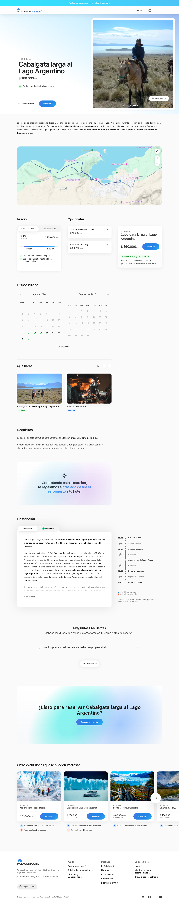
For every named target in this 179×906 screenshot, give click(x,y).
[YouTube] (161, 897)
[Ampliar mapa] (157, 151)
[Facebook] (155, 897)
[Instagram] (149, 897)
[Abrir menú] (159, 10)
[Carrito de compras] (150, 10)
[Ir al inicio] (24, 10)
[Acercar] (157, 158)
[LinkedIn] (143, 897)
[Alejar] (157, 163)
